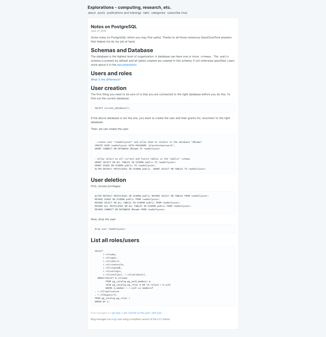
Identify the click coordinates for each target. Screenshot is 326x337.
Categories (158, 12)
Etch (159, 319)
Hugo (114, 319)
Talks (146, 12)
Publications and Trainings (124, 12)
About (92, 12)
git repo (116, 312)
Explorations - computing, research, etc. (129, 7)
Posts (101, 12)
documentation (127, 64)
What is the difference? (106, 79)
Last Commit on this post (136, 312)
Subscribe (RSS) (177, 12)
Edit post (156, 312)
